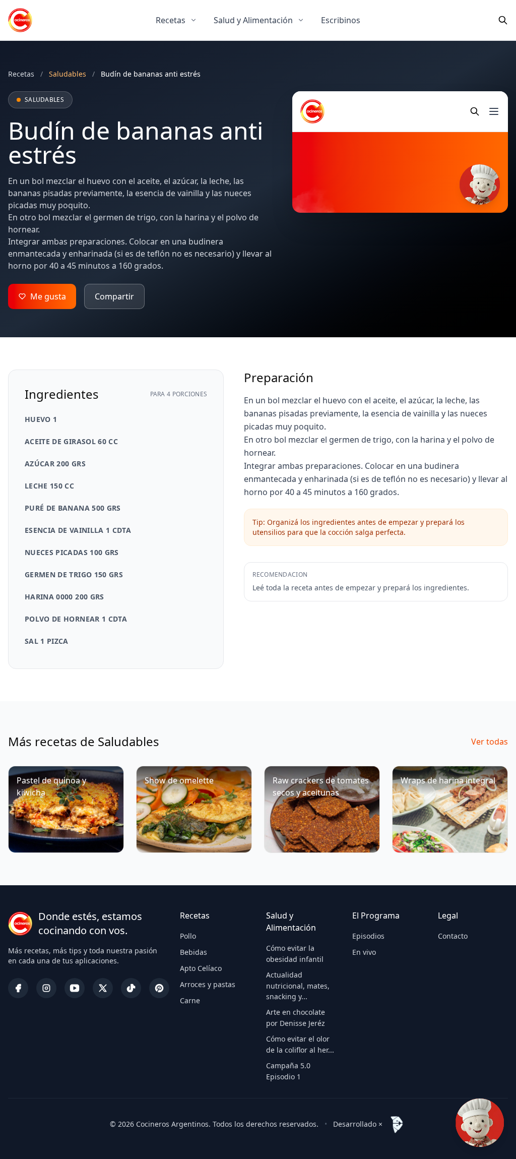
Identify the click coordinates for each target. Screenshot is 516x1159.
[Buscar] (503, 20)
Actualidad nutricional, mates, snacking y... (298, 985)
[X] (103, 988)
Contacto (453, 936)
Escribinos (340, 20)
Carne (190, 1000)
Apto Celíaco (201, 968)
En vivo (364, 952)
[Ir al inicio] (20, 20)
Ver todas (489, 741)
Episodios (368, 936)
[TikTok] (131, 988)
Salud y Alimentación (253, 20)
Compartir (114, 296)
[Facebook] (18, 988)
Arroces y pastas (207, 984)
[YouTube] (74, 988)
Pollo (188, 936)
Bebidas (193, 952)
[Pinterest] (159, 988)
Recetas (170, 20)
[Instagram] (46, 988)
